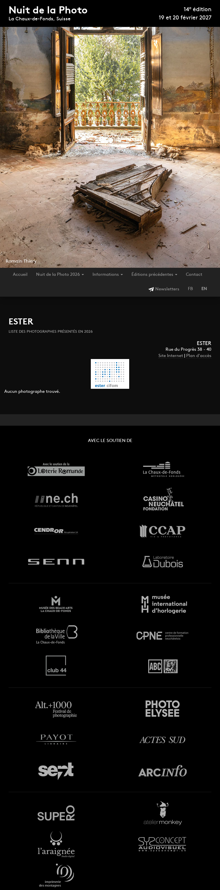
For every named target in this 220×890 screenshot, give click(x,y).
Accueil (20, 275)
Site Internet (170, 356)
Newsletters (166, 289)
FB (190, 289)
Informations (106, 275)
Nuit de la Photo (48, 11)
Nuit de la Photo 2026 (58, 275)
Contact (194, 275)
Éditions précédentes (152, 275)
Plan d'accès (198, 356)
